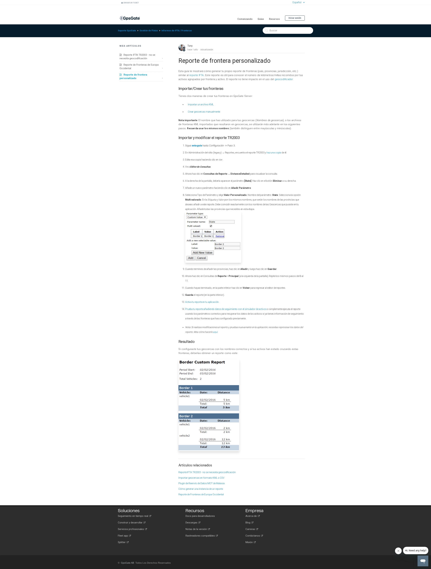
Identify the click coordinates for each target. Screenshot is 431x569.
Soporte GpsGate (127, 30)
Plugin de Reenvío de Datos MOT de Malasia (201, 483)
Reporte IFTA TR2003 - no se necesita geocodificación (137, 57)
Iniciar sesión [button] (295, 18)
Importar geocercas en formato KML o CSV (201, 477)
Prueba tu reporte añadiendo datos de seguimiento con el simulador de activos (226, 309)
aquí (215, 332)
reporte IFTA (196, 75)
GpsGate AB (127, 562)
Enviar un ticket (131, 3)
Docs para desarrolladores (200, 516)
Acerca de (251, 516)
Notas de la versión (197, 529)
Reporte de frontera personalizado (133, 76)
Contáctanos (253, 535)
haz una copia (274, 152)
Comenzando (245, 19)
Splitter (122, 542)
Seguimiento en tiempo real (133, 516)
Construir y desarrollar (130, 522)
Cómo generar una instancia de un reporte (200, 489)
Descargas (192, 522)
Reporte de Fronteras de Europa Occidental (139, 66)
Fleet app (123, 535)
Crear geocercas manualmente (204, 111)
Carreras (250, 529)
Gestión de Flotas (149, 30)
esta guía (197, 145)
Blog (248, 522)
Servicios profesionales (131, 529)
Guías (261, 19)
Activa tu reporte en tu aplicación (202, 302)
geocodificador (284, 79)
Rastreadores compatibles (201, 535)
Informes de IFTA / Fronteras (176, 30)
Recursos (274, 19)
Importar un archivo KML (201, 104)
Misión (249, 542)
